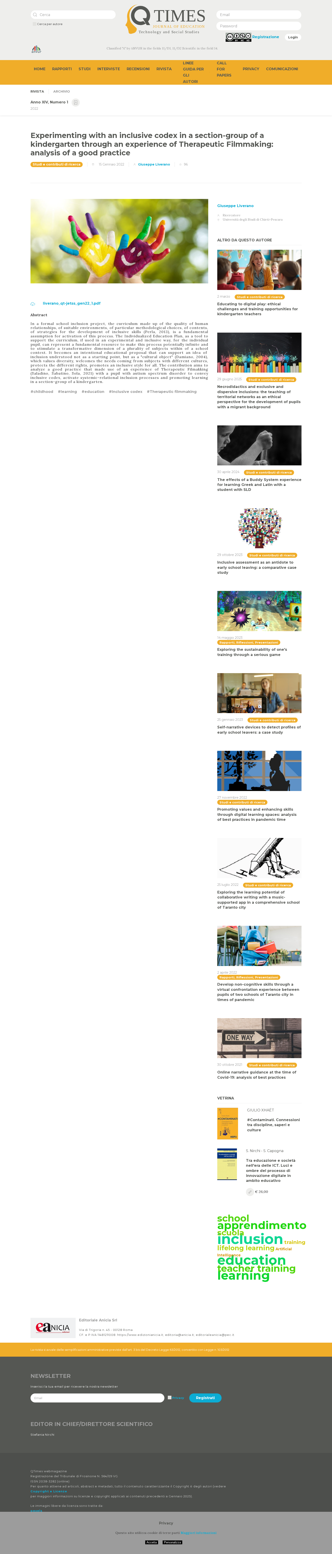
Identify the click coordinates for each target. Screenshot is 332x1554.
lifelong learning (246, 1248)
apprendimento (261, 1225)
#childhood (41, 392)
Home (39, 69)
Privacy (251, 69)
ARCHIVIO (61, 91)
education (251, 1260)
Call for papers (224, 69)
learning (243, 1275)
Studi (85, 69)
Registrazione (265, 37)
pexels (36, 1510)
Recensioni (138, 69)
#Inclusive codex (125, 392)
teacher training (256, 1268)
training (294, 1242)
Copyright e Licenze (48, 1491)
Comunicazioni (282, 69)
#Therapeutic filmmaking (172, 392)
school (233, 1218)
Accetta (152, 1542)
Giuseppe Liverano (154, 164)
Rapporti (62, 69)
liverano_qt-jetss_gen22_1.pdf (71, 303)
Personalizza (172, 1542)
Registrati (205, 1398)
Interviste (108, 69)
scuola (230, 1232)
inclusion (250, 1239)
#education (93, 392)
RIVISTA (37, 91)
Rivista (164, 69)
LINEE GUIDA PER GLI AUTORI (193, 72)
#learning (67, 392)
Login (293, 37)
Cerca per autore (49, 24)
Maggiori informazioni (199, 1533)
